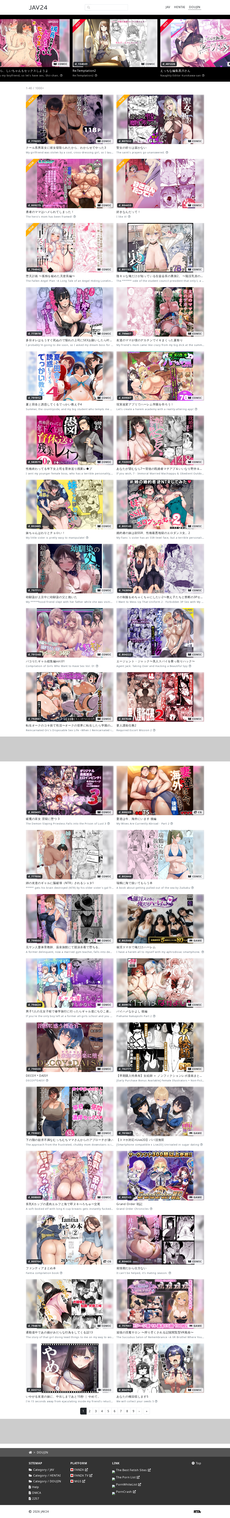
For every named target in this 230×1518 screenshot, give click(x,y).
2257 (35, 1499)
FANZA (79, 1470)
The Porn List (126, 1477)
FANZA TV (81, 1475)
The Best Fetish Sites (131, 1470)
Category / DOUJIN (47, 1481)
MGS (77, 1481)
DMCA (36, 1493)
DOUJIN (42, 1452)
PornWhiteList (126, 1484)
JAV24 (38, 7)
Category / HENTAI (47, 1475)
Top (198, 1463)
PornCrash (124, 1492)
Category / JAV (43, 1470)
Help (35, 1487)
